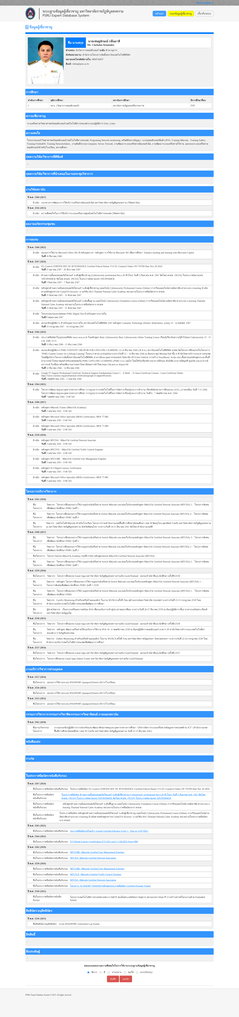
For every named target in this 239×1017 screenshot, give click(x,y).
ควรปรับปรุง (146, 972)
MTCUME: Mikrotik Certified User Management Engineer (97, 852)
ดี (104, 972)
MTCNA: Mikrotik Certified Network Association (93, 858)
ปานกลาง (116, 972)
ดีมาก (94, 972)
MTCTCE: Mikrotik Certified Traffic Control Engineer (95, 874)
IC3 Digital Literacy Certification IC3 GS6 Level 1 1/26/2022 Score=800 (104, 841)
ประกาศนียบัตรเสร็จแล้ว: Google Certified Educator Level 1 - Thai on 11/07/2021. (109, 831)
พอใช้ (131, 972)
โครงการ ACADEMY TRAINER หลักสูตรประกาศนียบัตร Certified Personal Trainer (110, 886)
